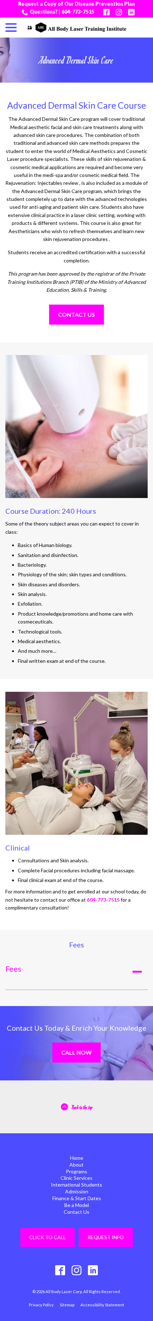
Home (76, 1158)
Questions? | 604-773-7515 (62, 12)
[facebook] (60, 1270)
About (76, 1165)
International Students (76, 1185)
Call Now (76, 1052)
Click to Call (47, 1237)
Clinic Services (76, 1178)
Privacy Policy (41, 1304)
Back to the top (82, 1107)
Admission (76, 1191)
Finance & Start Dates (76, 1198)
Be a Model (76, 1205)
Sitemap (67, 1304)
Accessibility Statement (102, 1304)
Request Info (106, 1237)
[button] (76, 972)
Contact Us (76, 314)
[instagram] (76, 1270)
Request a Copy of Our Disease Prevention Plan (76, 4)
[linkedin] (93, 1270)
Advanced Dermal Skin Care (76, 60)
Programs (76, 1171)
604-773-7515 (103, 900)
